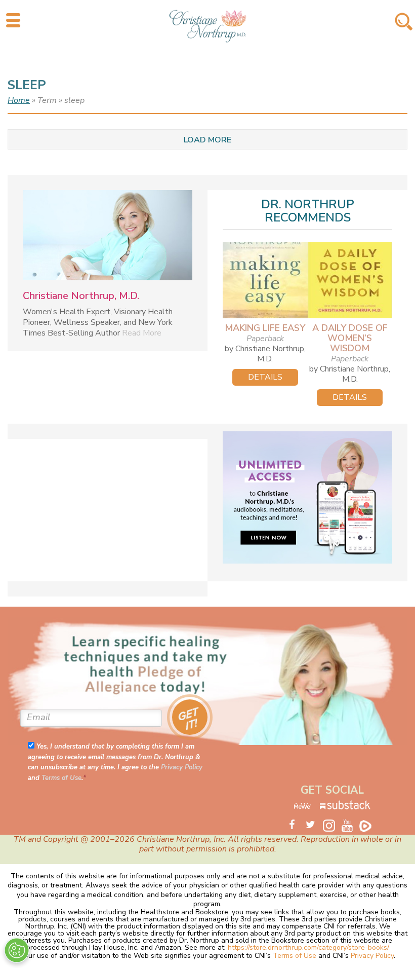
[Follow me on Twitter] (314, 825)
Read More (141, 333)
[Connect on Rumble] (368, 825)
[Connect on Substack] (345, 807)
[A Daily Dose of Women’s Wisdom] (350, 280)
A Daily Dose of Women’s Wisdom (350, 338)
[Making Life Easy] (265, 280)
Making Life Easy (265, 328)
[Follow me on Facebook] (295, 825)
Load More (207, 139)
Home (19, 100)
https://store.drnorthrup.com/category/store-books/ (308, 947)
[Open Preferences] (16, 950)
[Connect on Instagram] (332, 827)
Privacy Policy (181, 767)
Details (265, 377)
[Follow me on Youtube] (350, 825)
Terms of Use (61, 778)
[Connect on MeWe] (303, 807)
